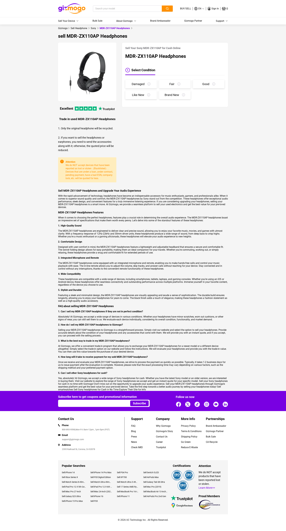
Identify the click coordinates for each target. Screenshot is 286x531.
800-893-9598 (68, 429)
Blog (133, 431)
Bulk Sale (97, 20)
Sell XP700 (122, 477)
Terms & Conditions (191, 431)
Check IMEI (137, 447)
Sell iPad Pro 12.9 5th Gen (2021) (74, 487)
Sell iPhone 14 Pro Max (100, 472)
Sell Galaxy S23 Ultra (71, 496)
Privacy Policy (188, 425)
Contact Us (161, 436)
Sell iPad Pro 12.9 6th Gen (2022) (101, 487)
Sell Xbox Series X (70, 477)
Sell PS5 (94, 501)
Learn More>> (207, 487)
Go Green (186, 442)
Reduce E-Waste (189, 447)
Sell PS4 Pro (122, 472)
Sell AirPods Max (151, 477)
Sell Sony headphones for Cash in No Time (96, 389)
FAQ (133, 425)
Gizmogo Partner (193, 20)
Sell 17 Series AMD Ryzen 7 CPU (128, 487)
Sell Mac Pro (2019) (152, 487)
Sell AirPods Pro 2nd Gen (154, 496)
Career (159, 442)
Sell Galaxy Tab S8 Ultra (154, 482)
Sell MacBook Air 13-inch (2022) (155, 491)
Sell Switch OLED (151, 472)
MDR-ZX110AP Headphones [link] (115, 28)
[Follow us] (178, 404)
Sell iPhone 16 (96, 496)
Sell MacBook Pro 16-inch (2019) (128, 491)
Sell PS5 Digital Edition (100, 477)
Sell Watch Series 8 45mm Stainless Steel (74, 482)
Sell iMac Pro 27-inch (71, 491)
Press (134, 436)
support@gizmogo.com (73, 439)
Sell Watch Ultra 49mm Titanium (101, 482)
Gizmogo (63, 28)
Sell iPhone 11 (123, 496)
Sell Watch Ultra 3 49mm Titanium (128, 482)
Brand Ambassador (160, 20)
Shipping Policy (189, 436)
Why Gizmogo (163, 425)
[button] (199, 8)
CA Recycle (211, 442)
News (134, 442)
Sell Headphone (79, 28)
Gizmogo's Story (164, 431)
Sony (94, 28)
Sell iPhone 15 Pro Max (72, 501)
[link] (63, 28)
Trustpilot (161, 447)
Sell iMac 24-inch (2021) (101, 491)
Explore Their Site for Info (132, 389)
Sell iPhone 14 (68, 472)
